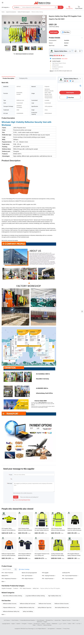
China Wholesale (40, 620)
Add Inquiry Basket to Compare (24, 54)
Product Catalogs (24, 569)
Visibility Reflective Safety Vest (26, 607)
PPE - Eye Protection (27, 575)
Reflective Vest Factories (45, 603)
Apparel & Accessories (11, 12)
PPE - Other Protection (7, 572)
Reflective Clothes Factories (62, 603)
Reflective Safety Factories (9, 603)
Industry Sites (58, 620)
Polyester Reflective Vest (9, 607)
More (3, 614)
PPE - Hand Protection (47, 578)
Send (15, 497)
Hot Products (7, 620)
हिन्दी (73, 623)
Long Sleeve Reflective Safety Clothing (35, 595)
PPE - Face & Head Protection (69, 575)
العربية (60, 623)
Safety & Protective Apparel (24, 12)
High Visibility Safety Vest (54, 595)
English (13, 623)
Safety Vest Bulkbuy (28, 611)
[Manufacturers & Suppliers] (42, 2)
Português (24, 623)
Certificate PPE (66, 572)
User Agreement (51, 628)
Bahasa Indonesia (47, 625)
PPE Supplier (45, 572)
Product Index (75, 620)
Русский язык (37, 623)
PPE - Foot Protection (67, 578)
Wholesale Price (49, 620)
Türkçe (34, 625)
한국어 (64, 623)
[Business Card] (80, 85)
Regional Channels (66, 620)
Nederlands (54, 623)
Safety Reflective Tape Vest (44, 607)
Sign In (51, 71)
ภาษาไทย (78, 623)
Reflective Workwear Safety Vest (11, 611)
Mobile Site (39, 621)
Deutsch (48, 623)
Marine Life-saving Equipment (29, 572)
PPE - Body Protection (27, 578)
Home (3, 12)
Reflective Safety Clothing (37, 12)
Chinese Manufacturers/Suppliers (27, 620)
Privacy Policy (66, 628)
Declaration (59, 628)
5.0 (65, 81)
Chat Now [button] (66, 32)
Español (18, 623)
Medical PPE (5, 575)
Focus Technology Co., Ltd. (31, 628)
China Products (14, 620)
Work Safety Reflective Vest (62, 607)
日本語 (69, 623)
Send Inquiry (54, 32)
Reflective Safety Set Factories (27, 603)
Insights (45, 621)
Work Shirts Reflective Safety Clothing (12, 595)
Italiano (43, 623)
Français (30, 623)
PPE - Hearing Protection (48, 575)
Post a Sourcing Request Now (21, 500)
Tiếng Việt (39, 625)
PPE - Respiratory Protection (9, 578)
